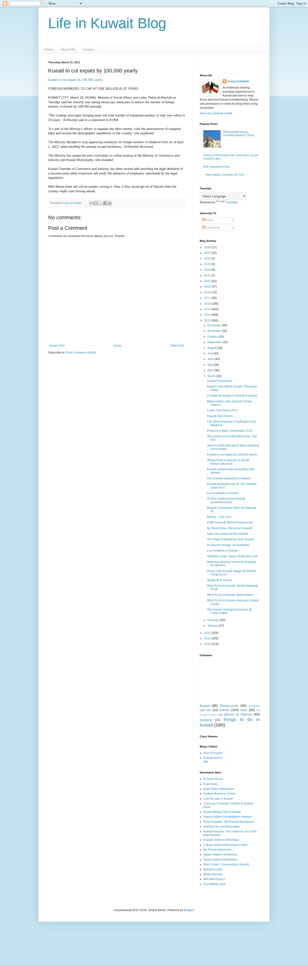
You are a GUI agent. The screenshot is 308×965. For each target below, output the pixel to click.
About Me (68, 49)
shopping (206, 720)
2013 (208, 320)
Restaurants (229, 706)
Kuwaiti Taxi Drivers (220, 416)
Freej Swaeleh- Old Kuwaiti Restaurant (228, 821)
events (224, 710)
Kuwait (205, 706)
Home (48, 49)
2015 (208, 309)
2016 (208, 303)
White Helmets (212, 874)
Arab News (210, 784)
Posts (209, 220)
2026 (208, 247)
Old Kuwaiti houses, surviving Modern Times (238, 133)
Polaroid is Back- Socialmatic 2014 (229, 430)
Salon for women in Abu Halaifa (227, 533)
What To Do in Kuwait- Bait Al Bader (230, 595)
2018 (208, 292)
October (212, 336)
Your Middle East (214, 884)
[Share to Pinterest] (109, 203)
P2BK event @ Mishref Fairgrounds (230, 522)
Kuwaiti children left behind (221, 840)
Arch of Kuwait (212, 753)
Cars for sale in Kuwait (218, 798)
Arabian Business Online (219, 793)
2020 (208, 281)
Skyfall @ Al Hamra (219, 580)
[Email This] (91, 203)
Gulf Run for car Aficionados (221, 826)
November (214, 331)
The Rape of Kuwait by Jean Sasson (230, 539)
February (213, 620)
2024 (208, 258)
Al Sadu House (213, 779)
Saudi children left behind (220, 859)
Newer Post (56, 345)
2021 (208, 275)
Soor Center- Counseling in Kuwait (226, 864)
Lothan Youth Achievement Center (225, 845)
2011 (208, 638)
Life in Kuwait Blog (107, 23)
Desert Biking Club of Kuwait (222, 812)
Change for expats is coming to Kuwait (232, 395)
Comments (212, 227)
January (213, 625)
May (210, 365)
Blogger (189, 910)
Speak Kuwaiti (212, 869)
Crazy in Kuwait (238, 81)
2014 (208, 314)
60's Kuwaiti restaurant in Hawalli (228, 478)
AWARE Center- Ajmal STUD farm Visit (232, 556)
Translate (232, 202)
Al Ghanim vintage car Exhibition (228, 545)
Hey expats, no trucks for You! (225, 174)
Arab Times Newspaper (218, 789)
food (243, 710)
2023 (208, 264)
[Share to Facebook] (105, 203)
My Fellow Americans (217, 849)
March (211, 376)
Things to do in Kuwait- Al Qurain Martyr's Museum (228, 461)
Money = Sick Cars (219, 517)
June (211, 359)
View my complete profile (216, 113)
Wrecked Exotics (214, 879)
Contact (88, 49)
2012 (208, 633)
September (215, 342)
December (214, 325)
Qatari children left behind (220, 854)
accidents (254, 705)
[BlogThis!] (96, 203)
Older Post (177, 345)
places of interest (238, 714)
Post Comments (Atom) (81, 352)
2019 (208, 286)
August (212, 348)
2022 (208, 269)
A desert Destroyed (219, 381)
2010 (208, 644)
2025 (208, 253)
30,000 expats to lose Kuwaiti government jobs (226, 500)
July (210, 353)
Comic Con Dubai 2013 (222, 410)
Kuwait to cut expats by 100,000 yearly (75, 80)
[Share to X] (100, 203)
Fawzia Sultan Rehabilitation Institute (227, 816)
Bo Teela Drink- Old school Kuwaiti (229, 528)
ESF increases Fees (216, 166)
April (210, 370)
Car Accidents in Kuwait (222, 493)
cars (208, 710)
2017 (208, 298)
